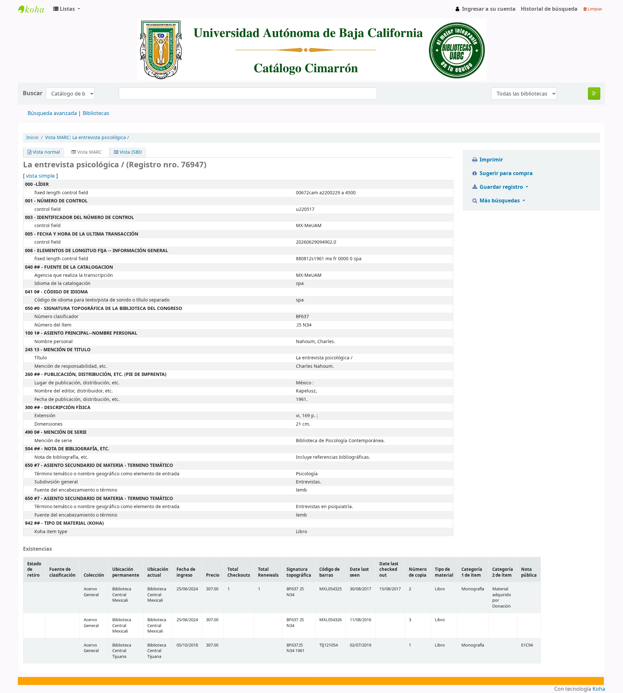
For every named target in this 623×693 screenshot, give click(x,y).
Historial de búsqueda (549, 9)
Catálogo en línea (34, 9)
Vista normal (45, 152)
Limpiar (594, 9)
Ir (594, 93)
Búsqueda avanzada (52, 113)
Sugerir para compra (505, 173)
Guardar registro (501, 187)
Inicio (32, 137)
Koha (598, 689)
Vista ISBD (130, 152)
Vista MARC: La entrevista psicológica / (87, 137)
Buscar (33, 93)
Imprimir (490, 160)
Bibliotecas (96, 113)
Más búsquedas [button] (499, 201)
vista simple (40, 176)
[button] (67, 9)
